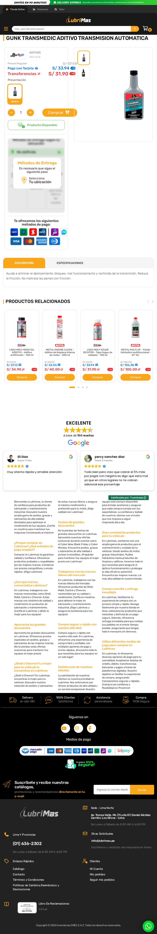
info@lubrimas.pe (103, 841)
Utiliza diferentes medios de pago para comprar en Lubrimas (121, 645)
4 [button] (87, 387)
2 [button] (78, 387)
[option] (83, 58)
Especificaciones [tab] (70, 263)
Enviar (142, 790)
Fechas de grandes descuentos (71, 523)
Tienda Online (17, 9)
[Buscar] (135, 29)
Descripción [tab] (24, 263)
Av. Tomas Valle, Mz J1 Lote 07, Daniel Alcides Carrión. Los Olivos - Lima (121, 816)
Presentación (17, 80)
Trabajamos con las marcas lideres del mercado (77, 573)
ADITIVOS (35, 52)
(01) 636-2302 (27, 843)
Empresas (42, 9)
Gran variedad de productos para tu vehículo (121, 534)
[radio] (15, 94)
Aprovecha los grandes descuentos (30, 626)
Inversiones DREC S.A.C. (71, 925)
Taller (61, 9)
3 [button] (82, 387)
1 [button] (72, 387)
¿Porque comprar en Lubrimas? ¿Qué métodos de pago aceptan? (33, 546)
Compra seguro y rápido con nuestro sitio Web (77, 626)
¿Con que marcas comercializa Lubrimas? (30, 583)
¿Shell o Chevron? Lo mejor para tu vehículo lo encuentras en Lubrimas (32, 667)
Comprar (56, 112)
